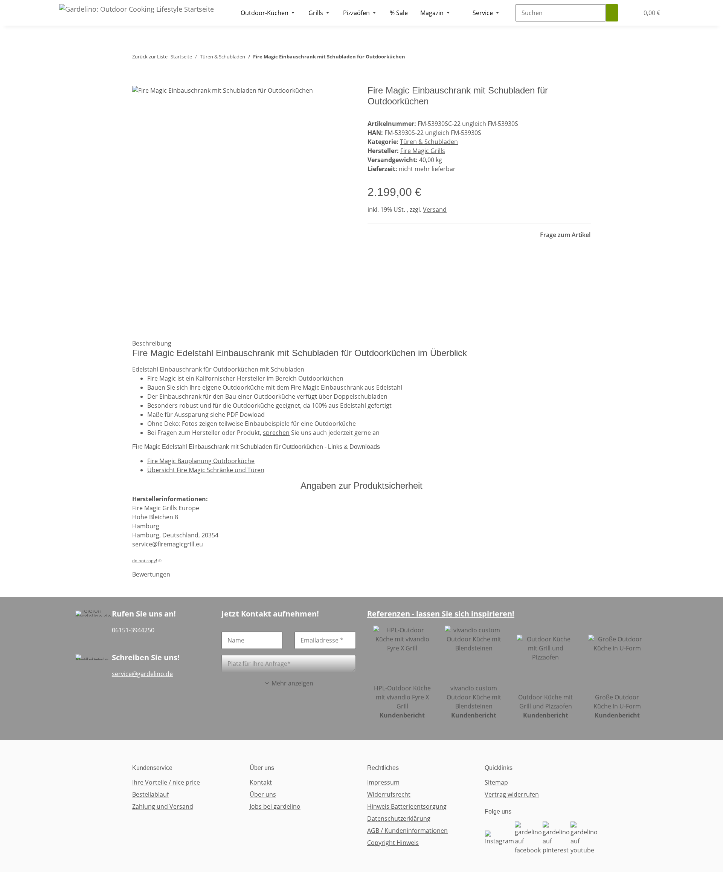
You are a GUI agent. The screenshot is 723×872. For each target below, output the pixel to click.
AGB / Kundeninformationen (407, 830)
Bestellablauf (150, 794)
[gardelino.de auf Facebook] (528, 837)
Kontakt (261, 782)
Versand (435, 209)
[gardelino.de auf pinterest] (556, 837)
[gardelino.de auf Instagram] (499, 837)
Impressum (383, 782)
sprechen (276, 432)
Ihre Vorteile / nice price (166, 782)
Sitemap (496, 782)
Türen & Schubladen (429, 142)
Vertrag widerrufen (512, 794)
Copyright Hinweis (393, 842)
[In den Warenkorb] (138, 81)
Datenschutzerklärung (398, 818)
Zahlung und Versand (162, 806)
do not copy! (144, 560)
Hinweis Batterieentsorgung (407, 806)
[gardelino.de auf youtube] (584, 837)
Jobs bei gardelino (275, 806)
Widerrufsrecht (388, 794)
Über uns (263, 794)
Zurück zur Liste (150, 56)
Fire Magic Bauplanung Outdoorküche (201, 461)
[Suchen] (612, 12)
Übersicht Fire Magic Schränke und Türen (205, 470)
